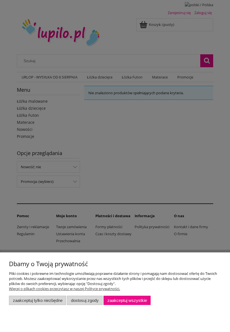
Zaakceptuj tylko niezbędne (38, 300)
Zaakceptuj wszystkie (127, 300)
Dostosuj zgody (85, 300)
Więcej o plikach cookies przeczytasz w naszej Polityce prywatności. (64, 288)
